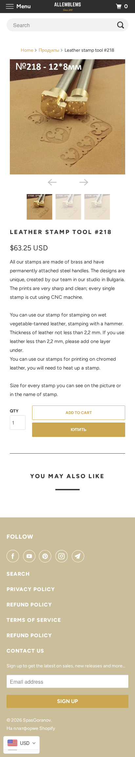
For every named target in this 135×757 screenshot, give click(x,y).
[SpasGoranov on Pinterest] (46, 556)
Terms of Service (34, 620)
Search (18, 574)
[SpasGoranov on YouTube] (30, 556)
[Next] (83, 181)
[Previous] (52, 181)
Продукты (49, 50)
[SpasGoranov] (67, 6)
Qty (14, 410)
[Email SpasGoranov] (79, 556)
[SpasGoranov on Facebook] (14, 556)
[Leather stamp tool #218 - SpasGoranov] (67, 116)
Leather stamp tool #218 (61, 232)
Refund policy (29, 605)
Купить (79, 429)
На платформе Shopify (31, 728)
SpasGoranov (37, 720)
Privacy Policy (31, 589)
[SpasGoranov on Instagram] (62, 556)
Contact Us (25, 651)
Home (27, 50)
